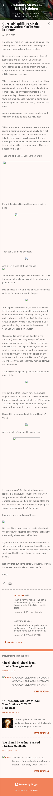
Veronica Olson (33, 790)
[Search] (49, 6)
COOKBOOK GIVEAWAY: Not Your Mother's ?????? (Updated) (21, 704)
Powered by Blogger (28, 784)
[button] (49, 24)
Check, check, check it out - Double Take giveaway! (19, 664)
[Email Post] (10, 584)
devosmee (19, 595)
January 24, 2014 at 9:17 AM (27, 635)
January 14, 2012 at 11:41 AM (28, 612)
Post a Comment (13, 642)
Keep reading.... (42, 691)
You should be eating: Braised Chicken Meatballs (21, 744)
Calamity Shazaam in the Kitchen (26, 7)
